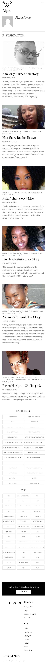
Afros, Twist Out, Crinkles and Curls (34, 442)
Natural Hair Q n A (12, 437)
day (9, 511)
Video (11, 194)
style (37, 557)
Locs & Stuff (13, 416)
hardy (41, 380)
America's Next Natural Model (23, 378)
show (23, 552)
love (9, 536)
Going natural (37, 521)
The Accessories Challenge (13, 457)
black (38, 501)
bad (9, 501)
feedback (38, 516)
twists (9, 567)
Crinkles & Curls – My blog (34, 473)
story (13, 70)
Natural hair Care (37, 542)
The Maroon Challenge (34, 457)
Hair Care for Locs (34, 416)
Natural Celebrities (34, 452)
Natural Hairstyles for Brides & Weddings (34, 447)
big (23, 501)
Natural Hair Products (9, 547)
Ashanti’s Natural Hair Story (21, 317)
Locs (12, 421)
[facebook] (9, 603)
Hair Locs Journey (23, 526)
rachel (5, 134)
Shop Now (23, 592)
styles (9, 562)
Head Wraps (34, 463)
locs (38, 531)
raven (5, 382)
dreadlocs (23, 516)
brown (34, 132)
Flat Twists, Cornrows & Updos (34, 437)
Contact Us (28, 650)
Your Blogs (12, 473)
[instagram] (19, 603)
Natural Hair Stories (19, 68)
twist (38, 562)
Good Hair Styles (34, 427)
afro (9, 496)
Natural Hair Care (34, 432)
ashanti (34, 311)
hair (39, 68)
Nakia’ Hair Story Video (18, 199)
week (37, 567)
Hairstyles (27, 636)
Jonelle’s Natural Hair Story (20, 259)
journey (23, 531)
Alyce (4, 68)
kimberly (6, 70)
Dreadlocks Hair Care (9, 516)
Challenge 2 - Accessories (14, 380)
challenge (32, 380)
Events (34, 478)
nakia (39, 192)
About (26, 643)
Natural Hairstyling (9, 552)
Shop (26, 647)
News (26, 628)
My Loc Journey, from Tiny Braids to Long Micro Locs (13, 427)
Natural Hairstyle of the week (13, 442)
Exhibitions (12, 483)
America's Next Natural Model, (23, 496)
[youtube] (14, 603)
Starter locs (9, 557)
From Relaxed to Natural (9, 521)
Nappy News (12, 478)
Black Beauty (9, 506)
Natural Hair (23, 542)
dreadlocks (38, 511)
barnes (34, 68)
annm (38, 496)
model (23, 536)
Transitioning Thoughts (34, 468)
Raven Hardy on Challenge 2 (21, 386)
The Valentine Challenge (13, 463)
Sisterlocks (34, 421)
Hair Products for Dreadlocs (37, 526)
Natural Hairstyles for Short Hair (13, 447)
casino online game (23, 506)
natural (6, 255)
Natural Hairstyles (13, 432)
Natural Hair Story (23, 547)
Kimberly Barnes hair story (20, 74)
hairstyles (9, 531)
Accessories (13, 468)
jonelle (38, 253)
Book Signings (34, 483)
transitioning (23, 562)
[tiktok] (4, 603)
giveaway (23, 521)
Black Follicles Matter (20, 192)
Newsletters (28, 618)
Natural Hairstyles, (38, 547)
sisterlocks (37, 552)
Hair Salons (28, 632)
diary (23, 511)
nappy (38, 536)
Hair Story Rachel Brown (19, 138)
